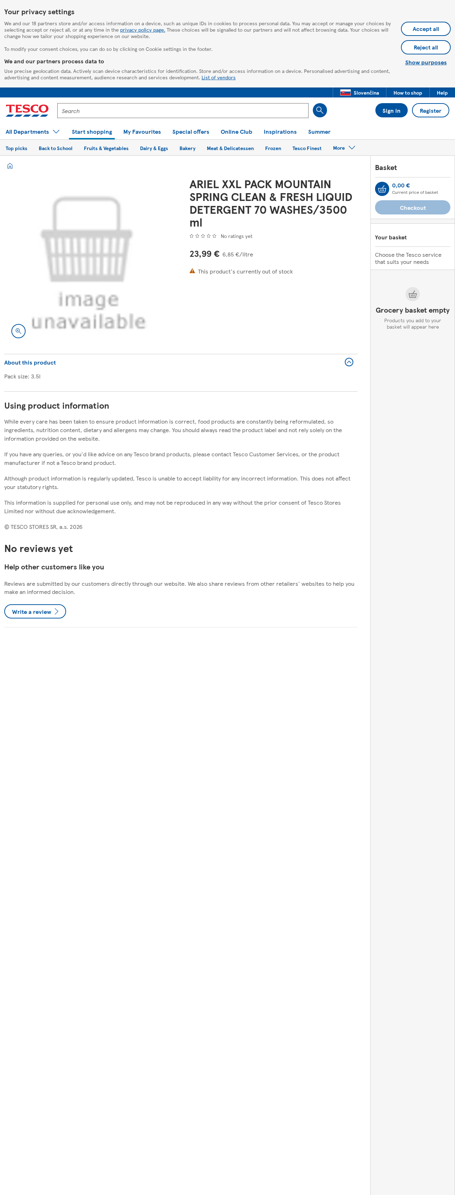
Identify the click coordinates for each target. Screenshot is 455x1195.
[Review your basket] (382, 189)
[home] (10, 165)
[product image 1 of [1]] (88, 261)
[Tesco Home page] (27, 110)
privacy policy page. (142, 29)
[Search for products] (320, 110)
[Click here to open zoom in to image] (18, 331)
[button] (359, 92)
